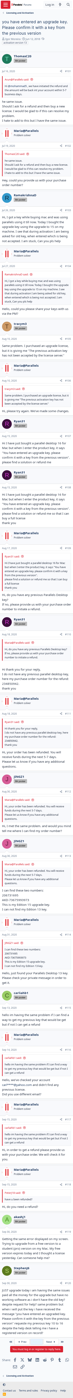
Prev (23, 1342)
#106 (68, 380)
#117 (68, 1119)
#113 (68, 856)
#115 (68, 1008)
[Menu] (5, 5)
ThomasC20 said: (15, 154)
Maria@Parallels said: (17, 642)
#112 (68, 791)
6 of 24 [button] (37, 1342)
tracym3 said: (13, 389)
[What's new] (60, 4)
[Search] (68, 4)
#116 (68, 1050)
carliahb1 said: (13, 1058)
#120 (68, 1283)
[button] (4, 1385)
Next (49, 1342)
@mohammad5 (17, 86)
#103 (68, 210)
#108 (68, 487)
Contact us (9, 1390)
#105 (68, 339)
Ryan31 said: (12, 556)
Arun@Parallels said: (17, 79)
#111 (68, 713)
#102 (68, 146)
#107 (68, 436)
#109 (68, 548)
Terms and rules (28, 1390)
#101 (68, 71)
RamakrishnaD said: (16, 274)
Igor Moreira (12, 39)
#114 (68, 934)
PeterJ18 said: (13, 1193)
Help (63, 1390)
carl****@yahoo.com (17, 1085)
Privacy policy (49, 1390)
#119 (68, 1232)
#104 (68, 266)
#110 (68, 634)
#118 (68, 1184)
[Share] (61, 71)
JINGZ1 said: (12, 943)
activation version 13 (15, 42)
